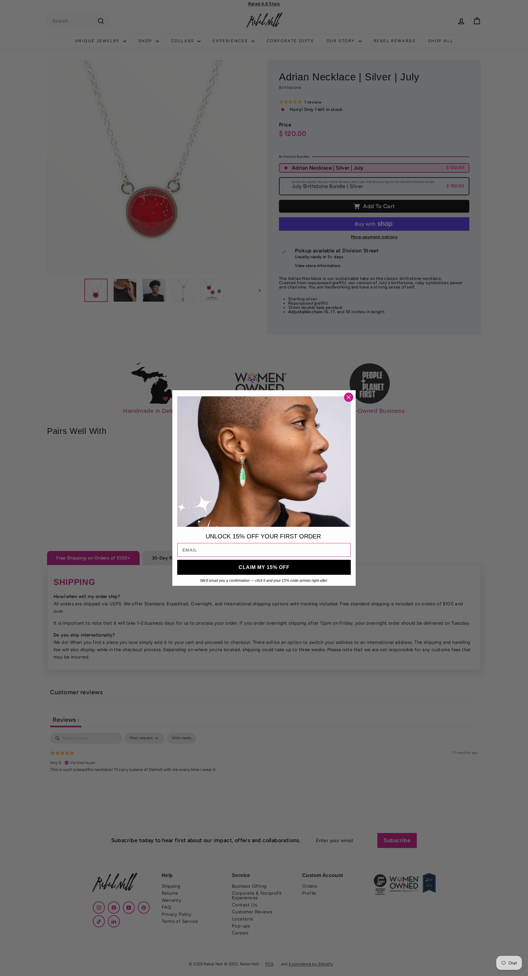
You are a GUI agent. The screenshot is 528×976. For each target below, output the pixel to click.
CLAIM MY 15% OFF (264, 567)
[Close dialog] (348, 397)
